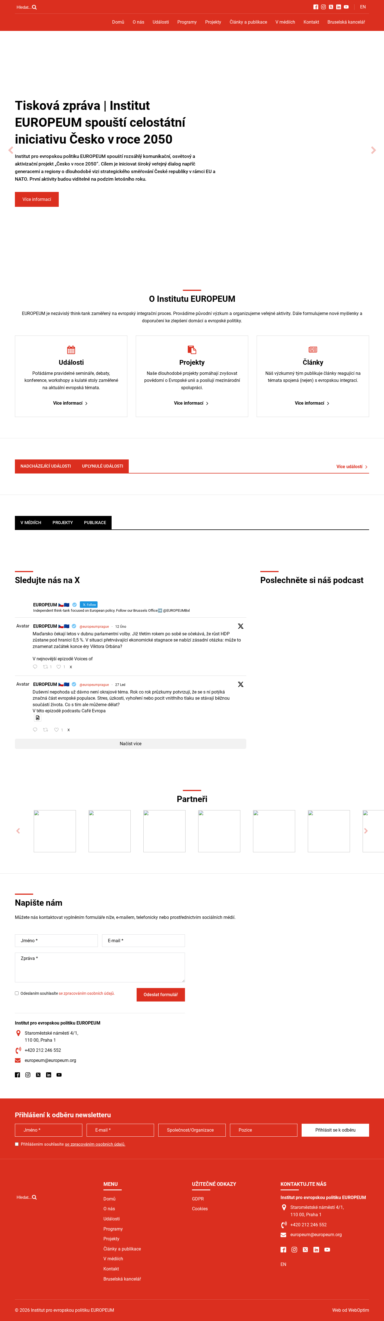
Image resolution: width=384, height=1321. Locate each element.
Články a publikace (248, 22)
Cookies (200, 1208)
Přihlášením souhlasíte (73, 1144)
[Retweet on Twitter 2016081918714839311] (47, 730)
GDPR (198, 1199)
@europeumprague (94, 627)
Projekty (213, 22)
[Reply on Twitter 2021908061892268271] (36, 667)
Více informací (36, 199)
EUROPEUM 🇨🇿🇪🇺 (51, 626)
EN (363, 7)
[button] (10, 150)
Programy (187, 22)
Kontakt (311, 22)
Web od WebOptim (350, 1310)
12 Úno (120, 627)
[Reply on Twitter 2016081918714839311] (36, 730)
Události (161, 22)
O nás (138, 22)
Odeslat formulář (161, 994)
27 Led (120, 685)
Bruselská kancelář (346, 22)
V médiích (285, 22)
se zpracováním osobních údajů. (87, 993)
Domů (118, 22)
